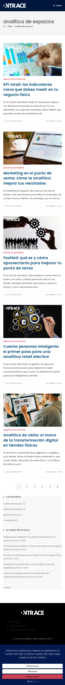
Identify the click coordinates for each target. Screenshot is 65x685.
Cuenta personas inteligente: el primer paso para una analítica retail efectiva (31, 351)
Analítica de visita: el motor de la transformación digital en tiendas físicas (30, 440)
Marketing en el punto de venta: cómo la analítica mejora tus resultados (27, 178)
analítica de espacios (24, 26)
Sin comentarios (14, 121)
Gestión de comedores (13, 509)
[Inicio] (4, 26)
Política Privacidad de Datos (22, 629)
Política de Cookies (18, 626)
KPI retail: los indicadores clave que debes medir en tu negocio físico (30, 89)
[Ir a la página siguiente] (58, 487)
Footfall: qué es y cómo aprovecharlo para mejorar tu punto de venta (32, 262)
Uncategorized (9, 520)
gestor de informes (13, 168)
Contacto (7, 587)
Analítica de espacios (14, 79)
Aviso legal (14, 622)
